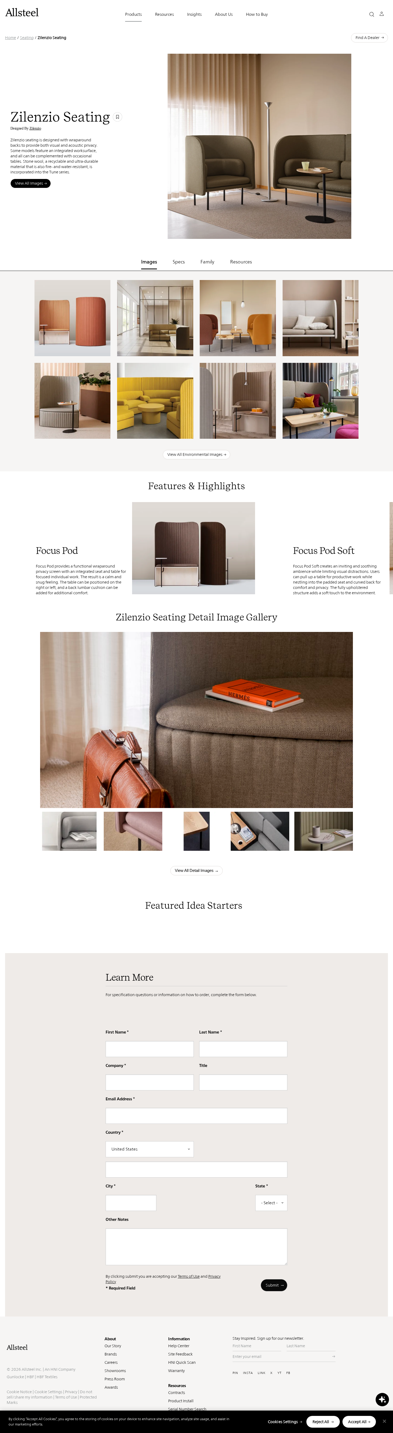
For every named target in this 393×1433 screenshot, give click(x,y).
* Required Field (120, 1288)
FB (288, 1373)
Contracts (176, 1392)
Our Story (113, 1345)
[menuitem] (274, 231)
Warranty (176, 1370)
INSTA (248, 1373)
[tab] (149, 260)
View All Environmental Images (194, 454)
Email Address (119, 1098)
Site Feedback (180, 1354)
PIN (235, 1373)
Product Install (181, 1401)
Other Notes (117, 1219)
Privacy (71, 1391)
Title (203, 1065)
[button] (371, 14)
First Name (116, 1032)
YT (280, 1373)
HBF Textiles (47, 1376)
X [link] (316, 231)
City (109, 1186)
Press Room (115, 1379)
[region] (196, 1422)
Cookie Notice (19, 1391)
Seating (27, 37)
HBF (30, 1376)
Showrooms (115, 1370)
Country (113, 1132)
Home (10, 37)
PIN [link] (286, 231)
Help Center (178, 1345)
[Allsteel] (21, 12)
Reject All (321, 1421)
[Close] (384, 1421)
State (260, 1186)
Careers (111, 1362)
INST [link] (298, 231)
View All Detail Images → (197, 870)
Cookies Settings (283, 1421)
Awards (111, 1387)
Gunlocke (15, 1376)
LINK (261, 1373)
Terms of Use (189, 1276)
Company (114, 1065)
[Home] (53, 1347)
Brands (111, 1354)
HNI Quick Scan (182, 1362)
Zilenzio (35, 128)
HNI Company (63, 1369)
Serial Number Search (187, 1409)
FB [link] (308, 231)
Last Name (209, 1032)
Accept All (357, 1421)
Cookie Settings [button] (48, 1391)
